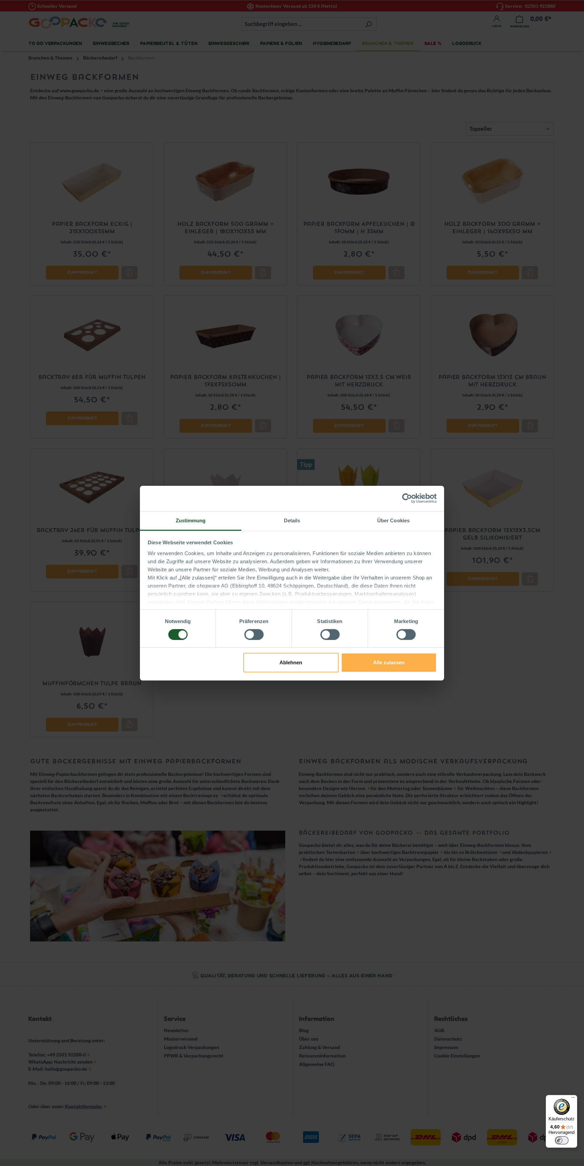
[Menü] (573, 1099)
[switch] (254, 634)
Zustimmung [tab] (191, 520)
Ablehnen (290, 662)
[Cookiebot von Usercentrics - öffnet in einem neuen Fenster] (407, 498)
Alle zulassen (389, 662)
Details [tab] (292, 520)
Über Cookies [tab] (393, 520)
